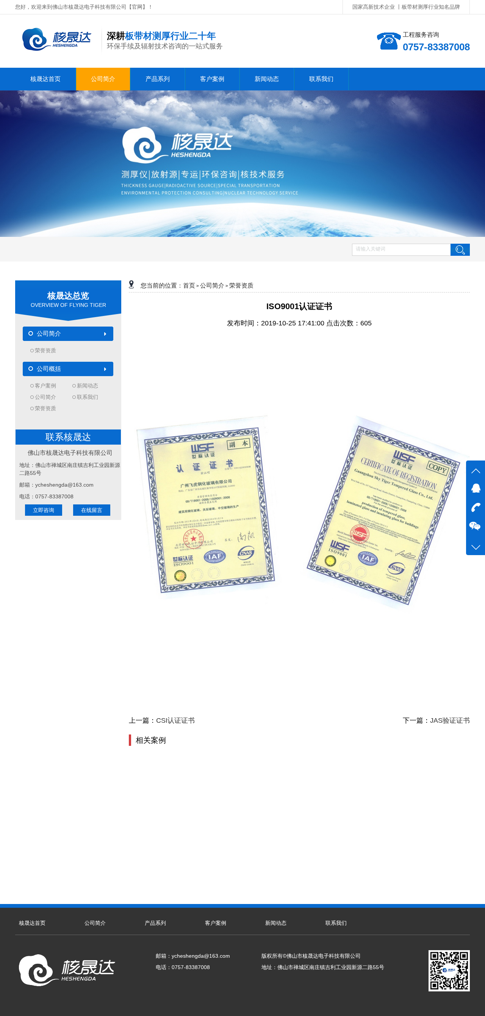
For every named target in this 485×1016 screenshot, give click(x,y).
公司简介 (45, 397)
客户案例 (45, 386)
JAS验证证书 (450, 720)
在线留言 (91, 510)
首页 (189, 285)
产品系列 (155, 923)
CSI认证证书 (175, 720)
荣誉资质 (45, 350)
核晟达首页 (32, 923)
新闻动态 (87, 386)
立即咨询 (43, 510)
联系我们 (87, 397)
